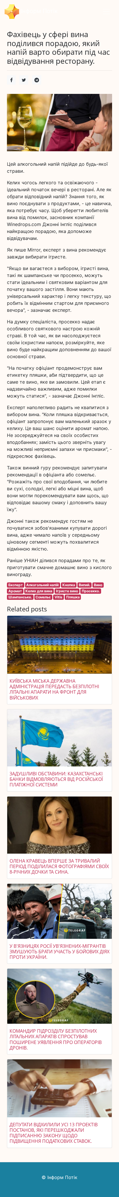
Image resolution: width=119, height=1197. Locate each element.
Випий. (84, 585)
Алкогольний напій (42, 585)
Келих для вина (38, 591)
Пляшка (73, 597)
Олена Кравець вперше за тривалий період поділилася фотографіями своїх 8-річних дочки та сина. (59, 866)
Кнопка (68, 585)
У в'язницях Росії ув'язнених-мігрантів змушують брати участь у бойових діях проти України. (59, 951)
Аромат (15, 591)
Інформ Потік (38, 11)
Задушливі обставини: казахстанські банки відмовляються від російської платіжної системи (56, 779)
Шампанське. (20, 597)
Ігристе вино (67, 591)
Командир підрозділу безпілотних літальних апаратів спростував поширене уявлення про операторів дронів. (56, 1039)
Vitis (58, 597)
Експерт (15, 585)
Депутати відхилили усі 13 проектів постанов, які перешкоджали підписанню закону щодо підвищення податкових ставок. (54, 1133)
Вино (98, 585)
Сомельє (43, 597)
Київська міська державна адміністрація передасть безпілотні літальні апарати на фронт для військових (54, 689)
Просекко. (91, 591)
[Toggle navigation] (106, 11)
